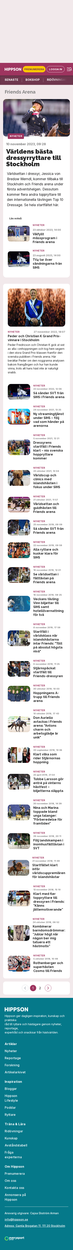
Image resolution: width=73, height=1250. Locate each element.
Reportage (13, 1058)
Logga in (55, 69)
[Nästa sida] (48, 988)
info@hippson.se (16, 1219)
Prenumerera (34, 69)
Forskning (12, 1065)
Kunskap (11, 1138)
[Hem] (14, 69)
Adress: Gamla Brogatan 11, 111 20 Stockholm (35, 1225)
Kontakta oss (14, 1188)
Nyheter (16, 136)
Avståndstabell (16, 1145)
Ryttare (10, 1115)
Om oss (10, 1181)
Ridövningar (14, 1131)
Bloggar (11, 1089)
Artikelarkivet (15, 1072)
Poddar (10, 1107)
